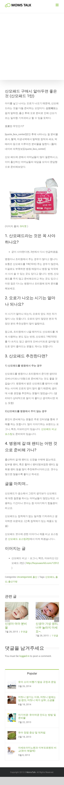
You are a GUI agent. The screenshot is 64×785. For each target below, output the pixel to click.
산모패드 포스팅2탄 (18, 539)
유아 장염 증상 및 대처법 (31, 732)
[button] (7, 619)
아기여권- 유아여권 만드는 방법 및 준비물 (37, 716)
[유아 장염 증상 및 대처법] (12, 733)
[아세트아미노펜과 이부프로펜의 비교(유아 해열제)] (12, 748)
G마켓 (23, 226)
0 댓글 (24, 631)
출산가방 (12, 581)
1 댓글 (55, 635)
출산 (35, 577)
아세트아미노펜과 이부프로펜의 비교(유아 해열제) (37, 749)
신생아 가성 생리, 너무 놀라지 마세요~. (47, 627)
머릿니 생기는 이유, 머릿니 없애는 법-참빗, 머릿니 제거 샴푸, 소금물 (37, 699)
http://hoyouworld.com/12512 (42, 563)
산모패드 (49, 577)
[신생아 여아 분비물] (16, 603)
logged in (24, 656)
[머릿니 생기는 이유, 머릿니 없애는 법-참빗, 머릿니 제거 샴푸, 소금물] (12, 698)
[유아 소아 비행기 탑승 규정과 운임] (12, 682)
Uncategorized (24, 577)
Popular (32, 673)
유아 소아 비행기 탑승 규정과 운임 (37, 681)
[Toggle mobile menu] (57, 5)
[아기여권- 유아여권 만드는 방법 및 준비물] (12, 715)
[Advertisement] (32, 46)
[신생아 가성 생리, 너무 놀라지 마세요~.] (47, 603)
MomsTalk (31, 772)
